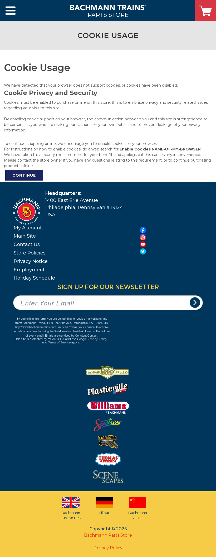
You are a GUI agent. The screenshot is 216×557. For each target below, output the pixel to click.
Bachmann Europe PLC (71, 515)
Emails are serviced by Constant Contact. (71, 335)
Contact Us (27, 244)
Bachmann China (137, 515)
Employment (29, 270)
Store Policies (30, 253)
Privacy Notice (31, 261)
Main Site (25, 236)
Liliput (104, 513)
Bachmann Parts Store (108, 535)
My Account (28, 228)
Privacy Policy (97, 339)
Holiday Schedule (34, 278)
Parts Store (108, 14)
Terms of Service (59, 342)
